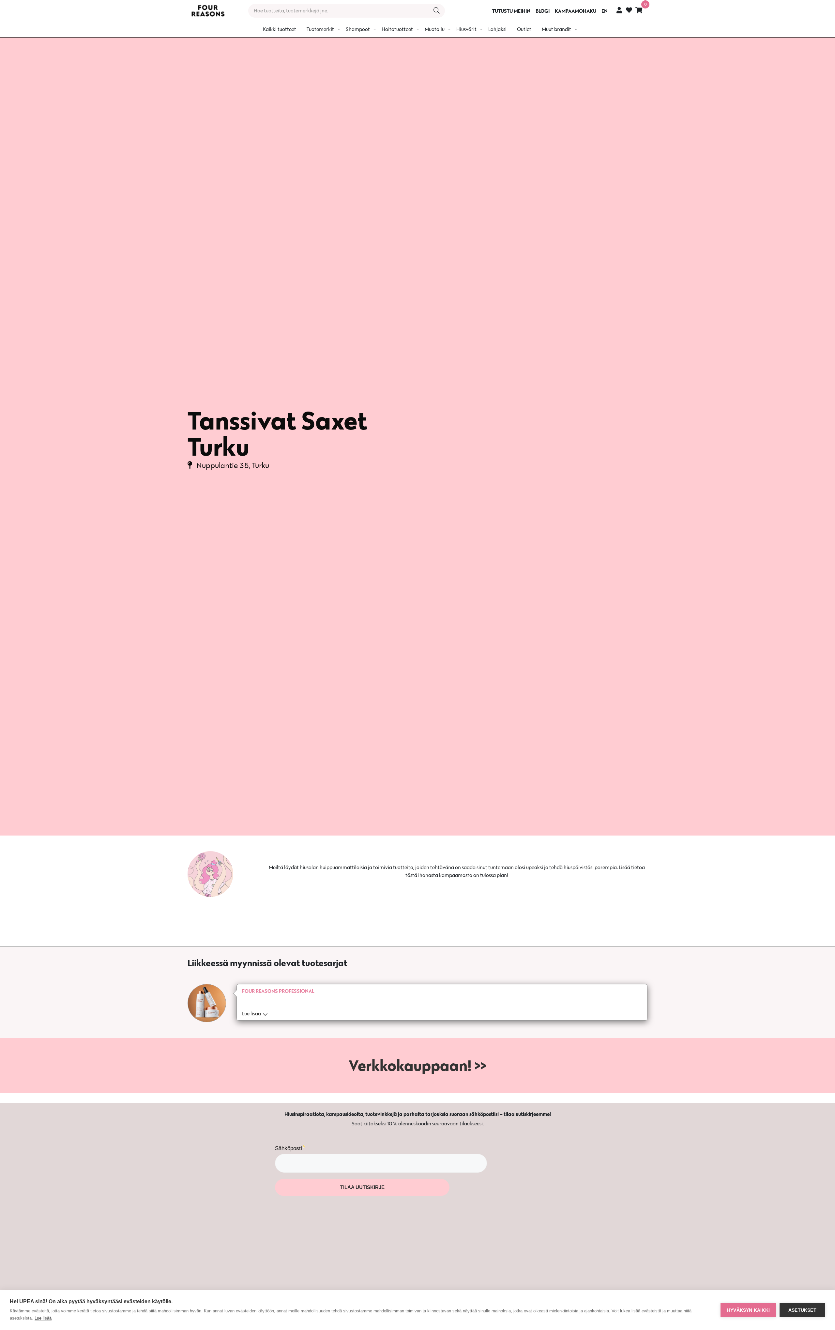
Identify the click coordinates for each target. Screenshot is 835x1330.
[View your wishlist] (629, 11)
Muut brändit (556, 29)
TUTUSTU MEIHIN (511, 11)
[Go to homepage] (208, 11)
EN (604, 11)
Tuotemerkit (320, 29)
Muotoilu (435, 29)
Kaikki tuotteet (279, 29)
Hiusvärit (466, 29)
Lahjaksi (497, 29)
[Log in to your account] (619, 10)
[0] (639, 10)
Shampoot (358, 29)
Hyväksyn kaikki (748, 1310)
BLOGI (543, 11)
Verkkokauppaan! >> (417, 1065)
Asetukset (802, 1310)
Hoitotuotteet (397, 29)
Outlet (524, 29)
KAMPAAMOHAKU (575, 11)
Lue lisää (43, 1318)
